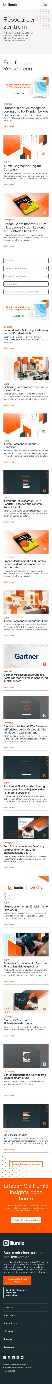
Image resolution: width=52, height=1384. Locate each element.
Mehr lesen (8, 126)
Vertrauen (29, 1367)
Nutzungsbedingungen (19, 1364)
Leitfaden (8, 220)
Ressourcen (9, 1347)
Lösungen (8, 1331)
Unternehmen (9, 1315)
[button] (45, 4)
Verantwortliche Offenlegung (14, 1367)
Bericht (7, 104)
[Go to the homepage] (10, 4)
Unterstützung (10, 1323)
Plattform (8, 1307)
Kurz (6, 162)
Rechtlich (6, 1364)
